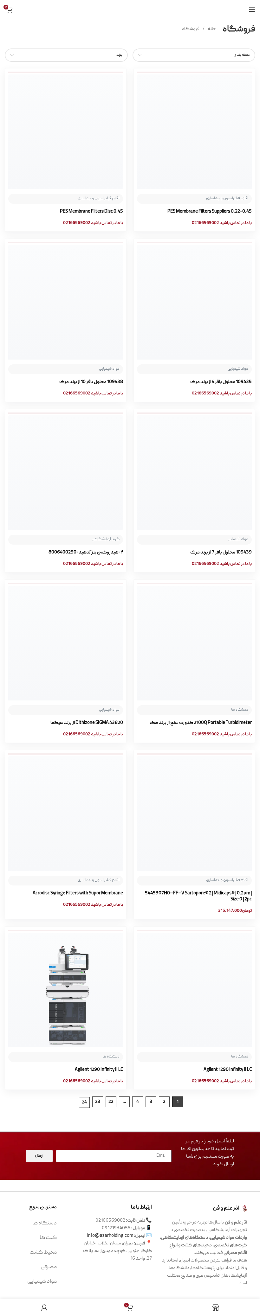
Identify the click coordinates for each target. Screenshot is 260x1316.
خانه (211, 29)
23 (97, 1102)
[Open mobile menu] (252, 9)
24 (84, 1102)
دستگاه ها (44, 1223)
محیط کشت (43, 1252)
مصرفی (49, 1267)
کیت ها (48, 1238)
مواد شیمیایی (42, 1282)
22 (111, 1102)
